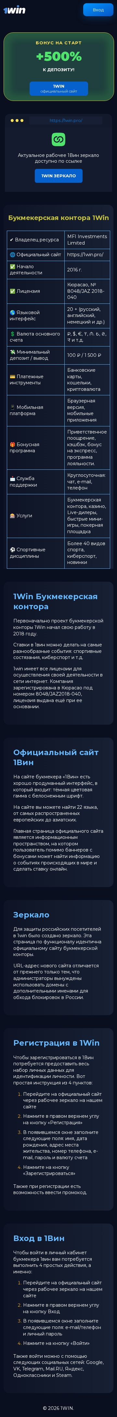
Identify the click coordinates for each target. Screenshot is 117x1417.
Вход (98, 9)
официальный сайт (59, 88)
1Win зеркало (58, 175)
